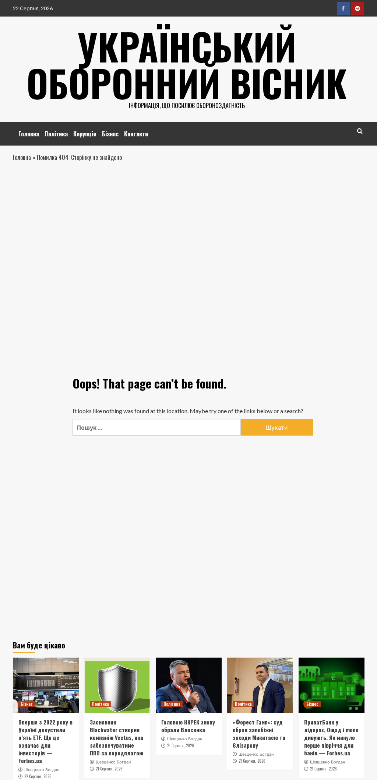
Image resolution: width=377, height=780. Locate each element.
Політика (56, 133)
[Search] (359, 131)
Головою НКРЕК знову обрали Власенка (188, 726)
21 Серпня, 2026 (109, 769)
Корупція (84, 133)
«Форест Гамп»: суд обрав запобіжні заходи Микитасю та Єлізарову (259, 733)
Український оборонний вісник (187, 64)
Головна (28, 133)
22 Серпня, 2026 (38, 776)
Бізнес (110, 133)
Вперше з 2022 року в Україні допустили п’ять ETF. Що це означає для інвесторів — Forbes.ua (45, 741)
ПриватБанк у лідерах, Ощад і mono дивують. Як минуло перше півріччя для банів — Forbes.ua (331, 737)
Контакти (136, 133)
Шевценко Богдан (41, 769)
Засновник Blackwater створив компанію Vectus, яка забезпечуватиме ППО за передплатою (116, 737)
